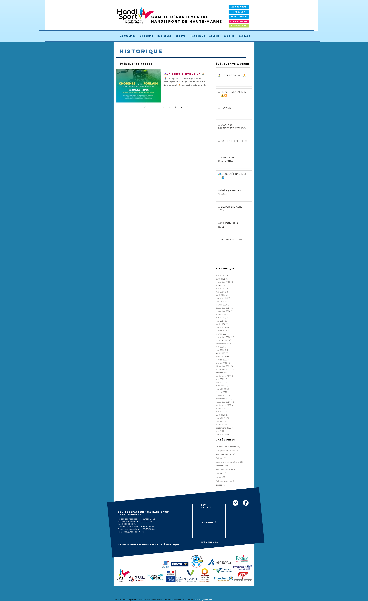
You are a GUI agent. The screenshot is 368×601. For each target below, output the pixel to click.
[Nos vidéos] (235, 503)
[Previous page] (144, 107)
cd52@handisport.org (134, 532)
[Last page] (187, 107)
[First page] (138, 107)
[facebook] (246, 503)
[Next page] (181, 107)
